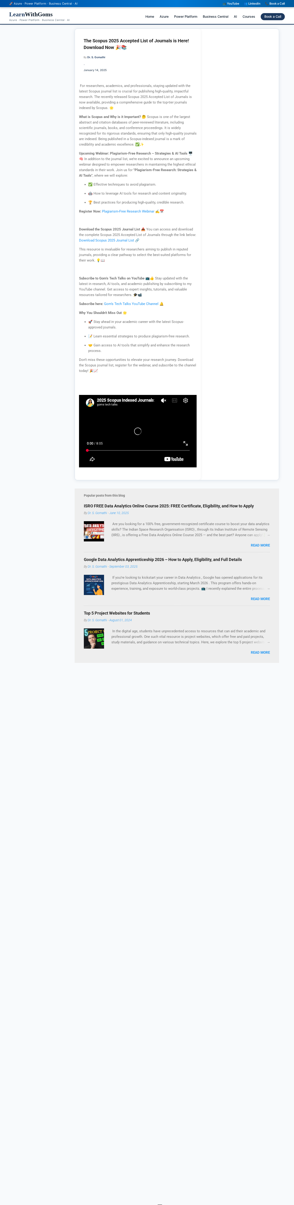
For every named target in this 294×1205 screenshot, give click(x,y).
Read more (260, 545)
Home (149, 16)
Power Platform (185, 16)
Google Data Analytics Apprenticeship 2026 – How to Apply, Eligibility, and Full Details (163, 559)
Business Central (215, 16)
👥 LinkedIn (252, 3)
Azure (164, 16)
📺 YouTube (231, 3)
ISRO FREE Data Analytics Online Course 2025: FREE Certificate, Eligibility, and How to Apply (169, 505)
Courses (249, 16)
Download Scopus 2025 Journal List (107, 240)
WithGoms (31, 14)
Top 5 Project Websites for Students (117, 613)
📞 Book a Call (275, 3)
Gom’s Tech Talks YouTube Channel (131, 304)
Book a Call (272, 16)
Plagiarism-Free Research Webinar (128, 211)
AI (235, 16)
